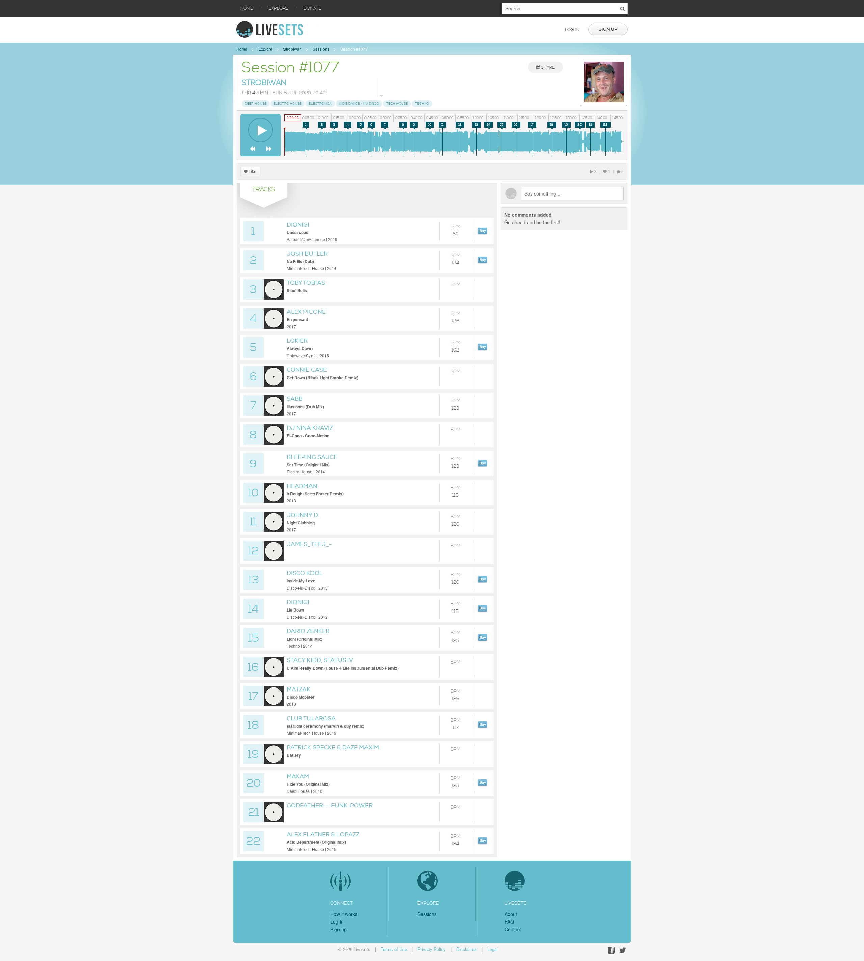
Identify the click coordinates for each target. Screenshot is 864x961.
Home (246, 8)
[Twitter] (622, 950)
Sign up (608, 29)
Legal (492, 949)
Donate (312, 8)
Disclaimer (466, 949)
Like (252, 171)
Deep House (255, 104)
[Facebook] (611, 950)
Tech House (397, 104)
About (511, 914)
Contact (513, 929)
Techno (422, 104)
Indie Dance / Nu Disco (359, 104)
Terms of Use (394, 949)
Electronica (320, 104)
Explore (278, 8)
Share (547, 67)
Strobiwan (292, 49)
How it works (343, 914)
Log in (572, 29)
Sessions (321, 49)
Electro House (287, 104)
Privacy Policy (431, 949)
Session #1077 (354, 49)
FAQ (509, 921)
